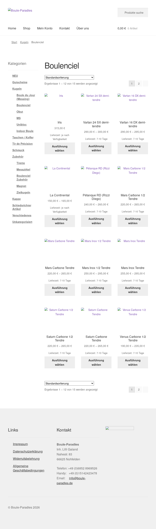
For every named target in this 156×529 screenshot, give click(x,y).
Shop (26, 28)
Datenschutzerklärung (28, 451)
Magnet (21, 186)
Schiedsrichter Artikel (21, 207)
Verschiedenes (21, 215)
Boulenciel (23, 105)
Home (12, 28)
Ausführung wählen (60, 148)
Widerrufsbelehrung (26, 458)
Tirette (21, 163)
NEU (15, 76)
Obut (20, 111)
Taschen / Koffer (22, 137)
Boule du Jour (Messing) (26, 97)
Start (14, 42)
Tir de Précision (22, 143)
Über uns (82, 28)
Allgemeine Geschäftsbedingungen (28, 468)
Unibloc (22, 124)
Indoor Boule (25, 131)
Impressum (20, 444)
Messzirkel (23, 169)
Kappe (16, 199)
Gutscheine (19, 82)
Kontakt (64, 28)
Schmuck (18, 150)
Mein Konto (45, 28)
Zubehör (17, 156)
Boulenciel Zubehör (23, 177)
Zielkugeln (23, 192)
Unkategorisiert (22, 222)
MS (19, 118)
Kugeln (24, 42)
